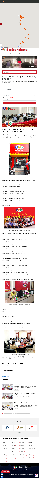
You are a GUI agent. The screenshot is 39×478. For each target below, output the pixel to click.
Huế (30, 451)
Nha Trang (31, 454)
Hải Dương (13, 445)
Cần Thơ (22, 457)
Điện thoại (9, 97)
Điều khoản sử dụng (21, 474)
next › (25, 413)
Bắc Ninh (5, 445)
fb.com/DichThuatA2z (23, 466)
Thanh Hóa (5, 451)
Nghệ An (13, 451)
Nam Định (22, 445)
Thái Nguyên (5, 448)
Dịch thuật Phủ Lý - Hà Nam (23, 373)
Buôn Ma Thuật (23, 454)
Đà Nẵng (5, 454)
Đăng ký (16, 474)
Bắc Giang (22, 448)
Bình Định (13, 454)
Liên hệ (12, 474)
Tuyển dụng (8, 474)
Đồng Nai (5, 460)
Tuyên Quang (32, 448)
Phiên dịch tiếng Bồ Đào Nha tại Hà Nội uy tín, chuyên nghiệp (24, 394)
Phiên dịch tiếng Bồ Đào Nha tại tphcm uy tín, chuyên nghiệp (24, 403)
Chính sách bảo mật (29, 474)
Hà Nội (4, 442)
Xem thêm (16, 389)
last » (28, 413)
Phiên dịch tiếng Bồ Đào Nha (13, 373)
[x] (1, 24)
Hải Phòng (22, 442)
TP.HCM (5, 457)
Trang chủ (3, 53)
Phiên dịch (6, 373)
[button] (18, 432)
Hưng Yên (13, 442)
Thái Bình (13, 448)
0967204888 (13, 470)
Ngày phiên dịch (6, 93)
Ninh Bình (31, 445)
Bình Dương (31, 457)
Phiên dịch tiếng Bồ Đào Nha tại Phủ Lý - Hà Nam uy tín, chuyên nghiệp (21, 53)
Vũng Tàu (13, 457)
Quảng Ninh (31, 442)
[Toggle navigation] (37, 49)
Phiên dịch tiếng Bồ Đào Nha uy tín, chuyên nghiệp (24, 384)
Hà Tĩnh (22, 451)
